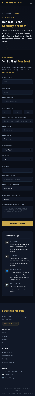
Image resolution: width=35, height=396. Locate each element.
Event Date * (7, 146)
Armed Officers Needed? (11, 195)
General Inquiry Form (9, 72)
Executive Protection (8, 362)
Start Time (6, 155)
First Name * (7, 77)
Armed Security (7, 352)
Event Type (6, 135)
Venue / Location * (9, 175)
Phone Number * (8, 108)
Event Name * (7, 126)
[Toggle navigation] (31, 3)
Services (4, 339)
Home (4, 13)
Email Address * (8, 97)
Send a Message (10, 378)
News (4, 343)
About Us (5, 336)
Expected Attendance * (11, 184)
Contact (9, 13)
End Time (5, 166)
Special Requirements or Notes (14, 204)
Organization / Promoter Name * (14, 117)
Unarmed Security (7, 355)
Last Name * (6, 88)
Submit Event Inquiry (17, 223)
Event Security (6, 359)
